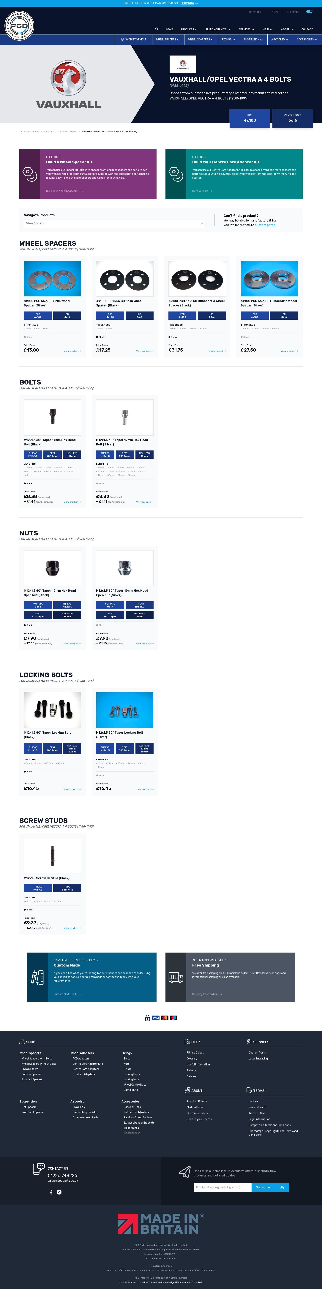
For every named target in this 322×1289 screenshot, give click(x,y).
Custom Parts (257, 1052)
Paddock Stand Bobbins (138, 1117)
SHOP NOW (187, 3)
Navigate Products (39, 215)
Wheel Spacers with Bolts (37, 1058)
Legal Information (259, 1119)
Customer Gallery (197, 1113)
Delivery (192, 1076)
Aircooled (278, 39)
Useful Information (198, 1064)
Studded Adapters (84, 1074)
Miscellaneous (132, 1133)
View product (71, 351)
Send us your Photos (199, 1119)
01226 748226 (62, 1175)
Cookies (253, 1101)
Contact (307, 29)
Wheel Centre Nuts (135, 1084)
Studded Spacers (32, 1079)
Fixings (227, 39)
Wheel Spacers (166, 39)
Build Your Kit (200, 191)
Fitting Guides (195, 1052)
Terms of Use (257, 1113)
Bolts (127, 1058)
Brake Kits (79, 1107)
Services (245, 29)
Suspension (251, 39)
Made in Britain (195, 1107)
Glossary (192, 1058)
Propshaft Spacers (33, 1112)
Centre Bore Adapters (86, 1069)
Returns (192, 1070)
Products (187, 29)
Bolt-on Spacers (31, 1074)
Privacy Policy (257, 1107)
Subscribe (263, 1187)
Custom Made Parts (66, 994)
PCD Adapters (81, 1058)
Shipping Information (205, 994)
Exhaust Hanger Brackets (139, 1122)
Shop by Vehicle (135, 39)
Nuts (127, 1063)
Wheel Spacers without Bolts (39, 1063)
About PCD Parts (197, 1101)
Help (266, 29)
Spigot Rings (131, 1128)
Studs (127, 1069)
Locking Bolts (132, 1074)
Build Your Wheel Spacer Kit (62, 191)
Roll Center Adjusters (136, 1112)
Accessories (305, 39)
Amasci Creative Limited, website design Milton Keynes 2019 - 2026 (166, 1282)
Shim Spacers (30, 1069)
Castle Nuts (131, 1090)
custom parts (265, 225)
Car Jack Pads (132, 1107)
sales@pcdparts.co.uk (63, 1180)
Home (169, 29)
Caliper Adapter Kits (85, 1112)
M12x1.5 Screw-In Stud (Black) (47, 878)
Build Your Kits (216, 29)
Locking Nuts (131, 1079)
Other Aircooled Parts (86, 1117)
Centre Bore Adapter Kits (88, 1063)
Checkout (293, 12)
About (285, 29)
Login (274, 12)
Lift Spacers (29, 1107)
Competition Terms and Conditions (270, 1125)
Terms (259, 1091)
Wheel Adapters (199, 39)
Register (255, 12)
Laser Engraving (258, 1058)
